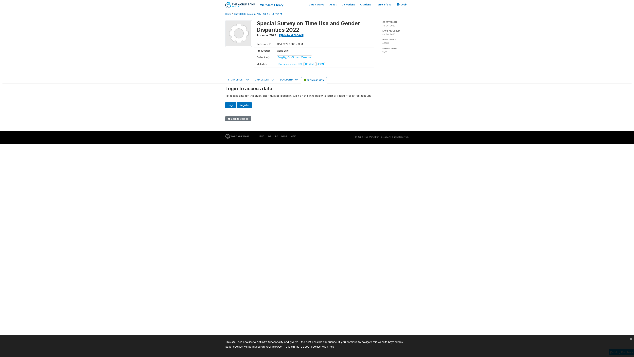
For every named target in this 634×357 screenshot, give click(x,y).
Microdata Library (271, 5)
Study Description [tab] (238, 80)
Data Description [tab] (265, 80)
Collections (348, 4)
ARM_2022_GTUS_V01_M (269, 14)
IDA (269, 136)
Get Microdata (292, 35)
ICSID (293, 136)
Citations (365, 4)
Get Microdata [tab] (315, 80)
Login (404, 4)
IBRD (261, 136)
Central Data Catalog (244, 14)
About (333, 4)
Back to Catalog (239, 118)
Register (244, 105)
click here (328, 346)
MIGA (284, 136)
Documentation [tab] (289, 80)
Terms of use (383, 4)
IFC (276, 136)
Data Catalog (316, 4)
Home (228, 14)
